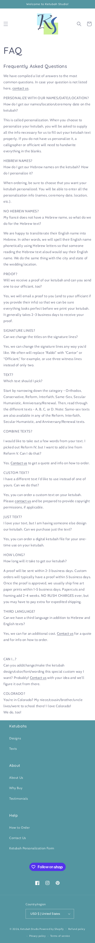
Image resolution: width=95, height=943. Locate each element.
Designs (15, 738)
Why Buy (15, 788)
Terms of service (60, 935)
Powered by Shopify (51, 928)
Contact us (19, 463)
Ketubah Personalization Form (31, 848)
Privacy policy (37, 935)
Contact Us (17, 838)
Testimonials (18, 798)
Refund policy (76, 929)
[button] (6, 24)
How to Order (19, 827)
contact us (20, 88)
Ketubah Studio (29, 928)
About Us (16, 778)
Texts (13, 749)
